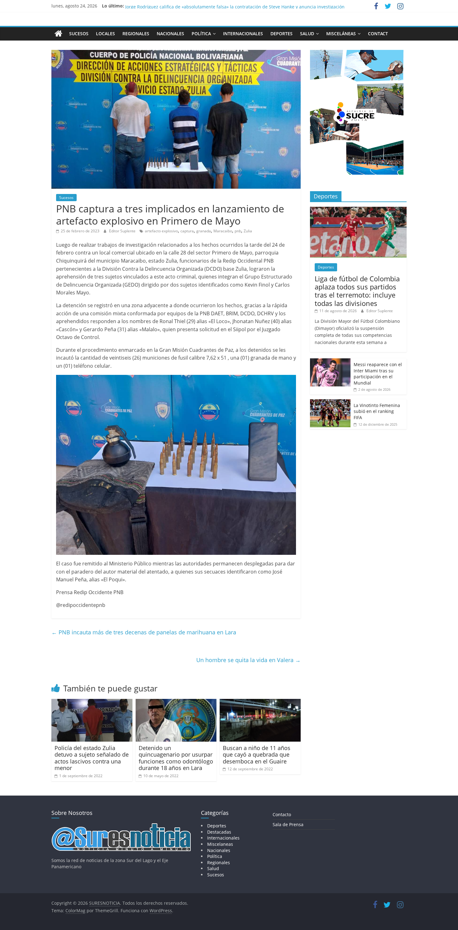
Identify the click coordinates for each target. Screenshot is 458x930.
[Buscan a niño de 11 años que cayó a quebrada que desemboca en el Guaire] (260, 702)
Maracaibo (222, 231)
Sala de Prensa (288, 824)
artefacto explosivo (161, 231)
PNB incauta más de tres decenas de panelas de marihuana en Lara (143, 632)
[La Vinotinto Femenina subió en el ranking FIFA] (330, 402)
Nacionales (170, 33)
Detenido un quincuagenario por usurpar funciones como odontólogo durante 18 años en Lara (176, 758)
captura (187, 231)
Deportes (281, 33)
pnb (238, 231)
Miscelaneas (220, 844)
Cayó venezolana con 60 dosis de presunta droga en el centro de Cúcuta (200, 6)
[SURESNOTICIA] (58, 33)
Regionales (135, 33)
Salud (307, 33)
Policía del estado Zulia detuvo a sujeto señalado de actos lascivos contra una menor (92, 758)
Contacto (282, 814)
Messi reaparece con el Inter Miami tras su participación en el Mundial (378, 373)
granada (203, 231)
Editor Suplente (122, 231)
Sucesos (78, 33)
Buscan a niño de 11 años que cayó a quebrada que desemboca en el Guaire (256, 754)
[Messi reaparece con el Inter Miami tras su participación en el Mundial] (330, 362)
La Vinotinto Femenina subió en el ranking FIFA (377, 411)
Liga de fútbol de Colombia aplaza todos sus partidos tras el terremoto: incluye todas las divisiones (357, 291)
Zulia (248, 231)
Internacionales (243, 33)
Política (201, 33)
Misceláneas (341, 33)
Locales (105, 33)
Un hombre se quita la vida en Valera (248, 660)
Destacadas (219, 832)
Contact (378, 33)
